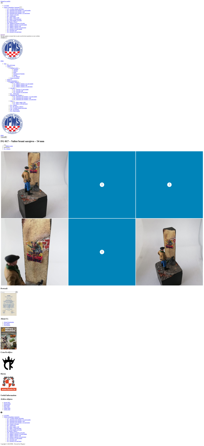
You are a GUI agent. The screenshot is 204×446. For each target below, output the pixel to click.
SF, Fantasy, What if (12, 22)
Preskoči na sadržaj (5, 1)
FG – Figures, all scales (13, 14)
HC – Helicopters (11, 16)
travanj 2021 (7, 402)
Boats (14, 72)
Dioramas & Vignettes (19, 73)
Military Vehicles (14, 82)
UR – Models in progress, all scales (16, 23)
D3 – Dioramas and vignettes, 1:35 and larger (18, 13)
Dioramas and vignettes (16, 95)
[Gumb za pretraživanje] (16, 292)
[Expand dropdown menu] (20, 7)
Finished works (14, 68)
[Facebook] (1, 412)
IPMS (2, 61)
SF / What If (16, 76)
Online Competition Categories (11, 7)
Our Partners (7, 325)
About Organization (9, 322)
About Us (9, 79)
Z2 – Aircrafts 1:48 (12, 30)
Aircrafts (12, 88)
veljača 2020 (7, 409)
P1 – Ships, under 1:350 (13, 17)
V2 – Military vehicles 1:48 (14, 26)
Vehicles (15, 71)
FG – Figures (13, 105)
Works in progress (14, 78)
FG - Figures (7, 149)
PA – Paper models (15, 111)
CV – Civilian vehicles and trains (15, 9)
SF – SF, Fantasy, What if (16, 106)
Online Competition (12, 81)
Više (5, 63)
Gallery (9, 66)
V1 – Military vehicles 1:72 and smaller (17, 24)
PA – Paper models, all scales (14, 20)
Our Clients (7, 323)
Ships (11, 101)
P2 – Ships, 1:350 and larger (14, 19)
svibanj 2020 (7, 408)
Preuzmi (3, 34)
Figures (15, 75)
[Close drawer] (2, 3)
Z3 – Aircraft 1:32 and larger (14, 32)
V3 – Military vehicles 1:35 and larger (16, 27)
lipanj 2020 (6, 406)
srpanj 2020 (7, 405)
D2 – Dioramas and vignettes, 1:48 (16, 12)
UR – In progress (14, 109)
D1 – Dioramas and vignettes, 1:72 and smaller (19, 10)
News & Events (11, 65)
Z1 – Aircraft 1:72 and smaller (14, 29)
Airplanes (15, 69)
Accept (3, 37)
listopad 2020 (7, 404)
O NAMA (6, 5)
